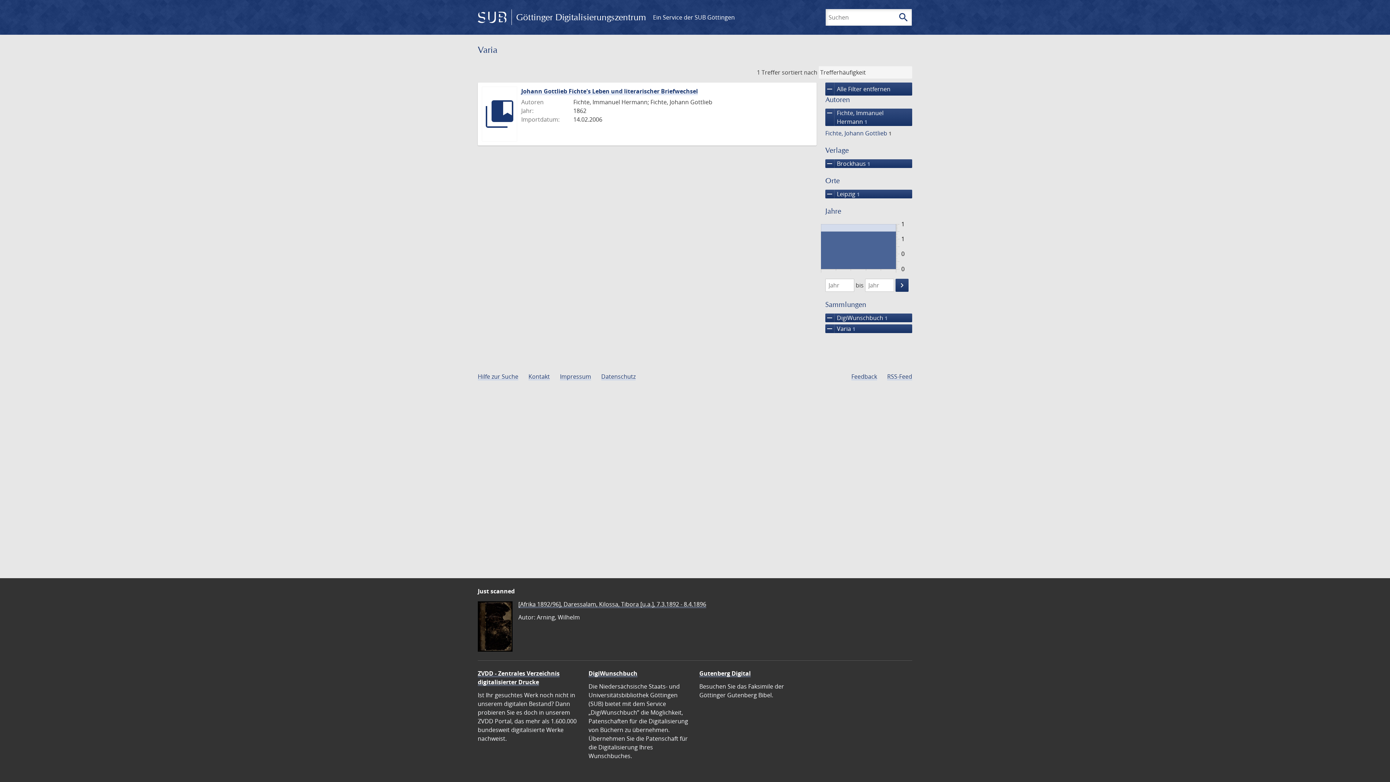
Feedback (864, 377)
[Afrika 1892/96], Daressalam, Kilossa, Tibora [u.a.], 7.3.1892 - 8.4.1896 (612, 604)
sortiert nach (799, 72)
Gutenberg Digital (725, 673)
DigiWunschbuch (856, 318)
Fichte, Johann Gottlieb (858, 133)
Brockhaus (847, 163)
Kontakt (539, 377)
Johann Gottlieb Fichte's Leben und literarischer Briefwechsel (609, 91)
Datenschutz (618, 377)
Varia (840, 328)
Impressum (575, 377)
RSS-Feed (899, 377)
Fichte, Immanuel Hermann (854, 117)
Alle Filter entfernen (857, 89)
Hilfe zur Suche (498, 377)
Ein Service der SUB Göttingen (694, 17)
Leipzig (842, 194)
